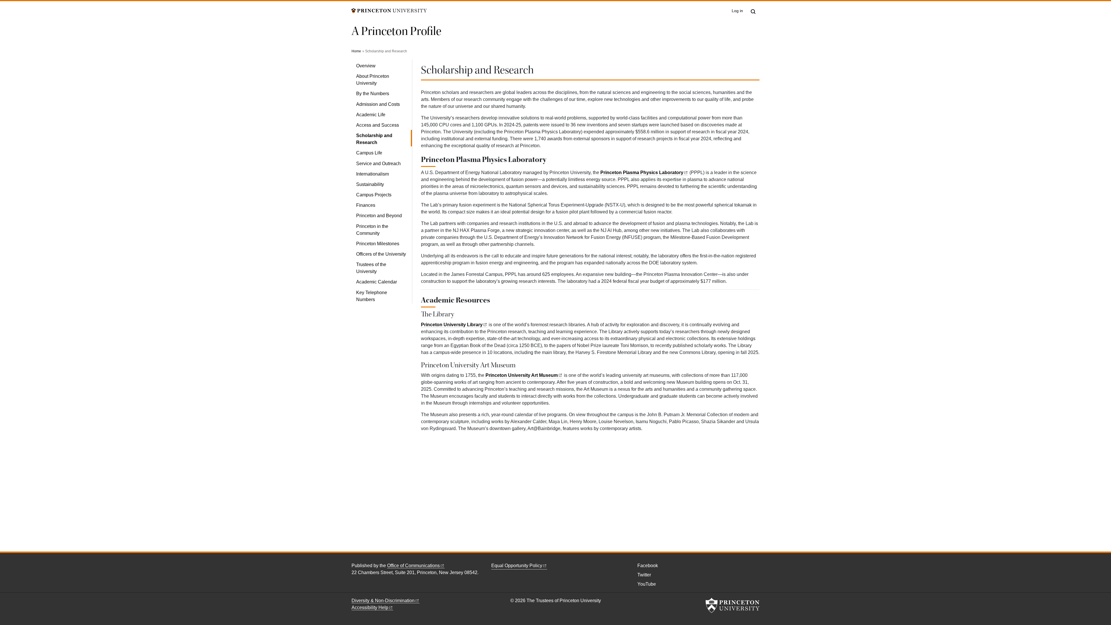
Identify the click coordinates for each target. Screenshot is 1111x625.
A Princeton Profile (396, 31)
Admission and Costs (378, 104)
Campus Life (369, 152)
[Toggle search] (753, 11)
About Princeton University (372, 80)
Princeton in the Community (372, 230)
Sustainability (370, 184)
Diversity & (383, 600)
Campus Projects (373, 194)
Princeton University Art (521, 375)
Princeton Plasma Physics (641, 172)
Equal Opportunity (516, 565)
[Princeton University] (389, 10)
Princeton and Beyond (379, 215)
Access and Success (377, 125)
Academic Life (370, 114)
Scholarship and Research (383, 139)
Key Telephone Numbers (371, 296)
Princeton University (452, 324)
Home (356, 51)
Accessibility (370, 607)
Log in (737, 11)
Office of (413, 565)
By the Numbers (372, 93)
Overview (366, 65)
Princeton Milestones (377, 243)
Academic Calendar (376, 281)
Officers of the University (381, 254)
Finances (365, 205)
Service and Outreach (378, 163)
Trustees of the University (371, 268)
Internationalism (372, 174)
